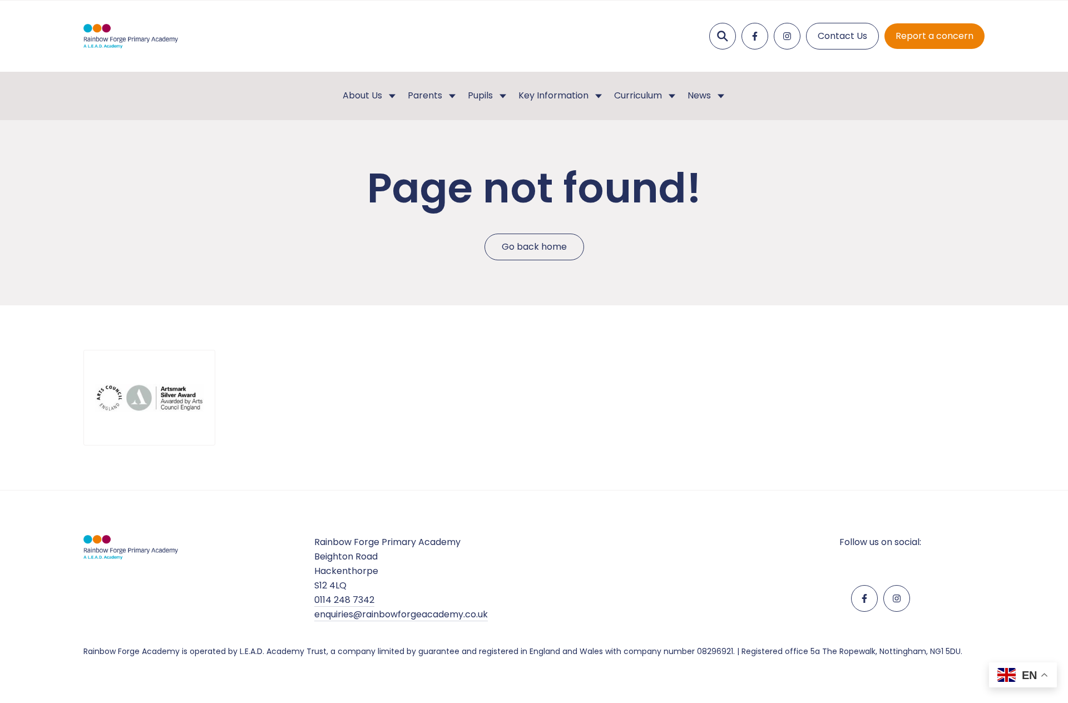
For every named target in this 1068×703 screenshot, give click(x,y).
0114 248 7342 (344, 599)
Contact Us (842, 35)
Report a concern (934, 35)
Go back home (534, 246)
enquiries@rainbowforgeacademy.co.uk (401, 614)
